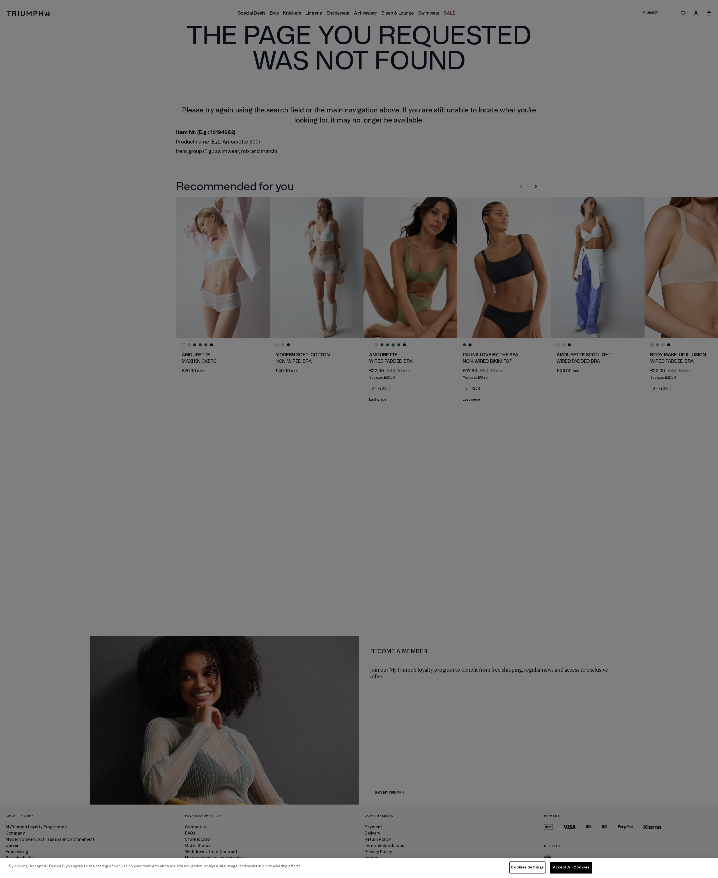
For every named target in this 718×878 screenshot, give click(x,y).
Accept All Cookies (571, 867)
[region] (359, 868)
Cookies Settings (527, 867)
